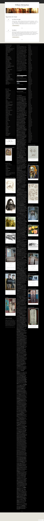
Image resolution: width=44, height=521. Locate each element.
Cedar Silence (7, 135)
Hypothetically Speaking (19, 266)
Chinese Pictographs (21, 158)
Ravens (22, 384)
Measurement (23, 313)
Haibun (25, 246)
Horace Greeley (23, 261)
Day (21, 182)
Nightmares (25, 339)
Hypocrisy (25, 265)
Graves (26, 241)
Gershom (24, 233)
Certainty (18, 151)
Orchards (20, 352)
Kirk (21, 287)
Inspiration (20, 273)
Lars (19, 291)
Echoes (19, 198)
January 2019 (29, 134)
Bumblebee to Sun (8, 112)
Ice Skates (25, 266)
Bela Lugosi (19, 127)
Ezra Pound (18, 211)
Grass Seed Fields (21, 240)
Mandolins (26, 308)
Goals (23, 235)
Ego (18, 200)
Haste (17, 250)
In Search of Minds (8, 98)
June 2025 (29, 55)
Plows (20, 369)
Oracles (19, 351)
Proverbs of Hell (20, 378)
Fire (21, 219)
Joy (21, 284)
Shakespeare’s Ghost (22, 408)
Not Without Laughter (21, 342)
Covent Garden (20, 174)
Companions (22, 167)
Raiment (7, 121)
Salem (20, 399)
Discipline (19, 190)
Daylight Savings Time (21, 183)
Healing (18, 251)
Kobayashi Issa (23, 288)
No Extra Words (8, 103)
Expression (20, 210)
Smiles (19, 417)
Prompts (26, 377)
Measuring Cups (18, 314)
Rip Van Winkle (20, 392)
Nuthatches (24, 343)
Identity (18, 267)
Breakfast (14, 30)
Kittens (25, 287)
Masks (17, 312)
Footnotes (18, 224)
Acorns (20, 98)
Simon (24, 413)
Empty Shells (20, 203)
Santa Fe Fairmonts (22, 402)
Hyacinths (19, 265)
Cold (23, 164)
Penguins (19, 359)
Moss (22, 323)
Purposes (23, 380)
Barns (24, 122)
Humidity (24, 263)
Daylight (18, 183)
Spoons (17, 424)
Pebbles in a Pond (24, 358)
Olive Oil (21, 349)
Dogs (17, 191)
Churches (18, 159)
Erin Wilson (19, 207)
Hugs (19, 263)
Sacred (22, 398)
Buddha (22, 143)
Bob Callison (25, 136)
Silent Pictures (25, 412)
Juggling (22, 285)
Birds (17, 130)
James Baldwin (20, 277)
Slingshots (25, 416)
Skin (17, 415)
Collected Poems (8, 52)
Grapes (24, 239)
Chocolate (25, 158)
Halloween (22, 247)
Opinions (23, 350)
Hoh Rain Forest (18, 258)
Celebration (18, 150)
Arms (19, 111)
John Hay (21, 281)
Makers (24, 308)
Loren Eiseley (24, 303)
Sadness (24, 398)
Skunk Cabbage (19, 415)
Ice (21, 266)
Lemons (24, 293)
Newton (22, 338)
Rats (18, 384)
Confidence (21, 169)
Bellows (22, 127)
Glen (19, 235)
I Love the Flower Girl (25, 268)
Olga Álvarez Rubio (18, 349)
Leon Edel (25, 294)
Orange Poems (22, 351)
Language (18, 290)
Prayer (25, 375)
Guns (17, 245)
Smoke (22, 417)
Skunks (21, 415)
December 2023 (30, 67)
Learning (24, 292)
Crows (25, 177)
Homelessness (19, 259)
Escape (23, 207)
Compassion (18, 168)
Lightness (26, 298)
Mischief (26, 319)
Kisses (22, 287)
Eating (23, 197)
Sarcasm (25, 402)
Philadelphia (21, 363)
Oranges (25, 351)
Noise (22, 340)
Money (17, 321)
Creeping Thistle (18, 176)
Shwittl (26, 411)
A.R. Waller (18, 96)
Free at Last (25, 226)
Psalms (17, 379)
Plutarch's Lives (18, 370)
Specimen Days (20, 422)
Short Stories (19, 411)
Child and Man (21, 156)
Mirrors (24, 319)
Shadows (25, 407)
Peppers (23, 360)
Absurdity (17, 97)
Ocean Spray (20, 345)
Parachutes (21, 355)
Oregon (24, 352)
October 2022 (30, 82)
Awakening (20, 118)
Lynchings (22, 307)
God (26, 235)
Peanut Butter (18, 358)
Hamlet (19, 248)
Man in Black (20, 309)
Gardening (20, 229)
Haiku (18, 247)
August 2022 (29, 84)
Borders (21, 139)
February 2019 (30, 133)
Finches (20, 218)
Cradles (21, 175)
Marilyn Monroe (20, 311)
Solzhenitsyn (22, 420)
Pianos (19, 366)
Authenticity (24, 116)
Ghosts (23, 234)
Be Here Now (22, 126)
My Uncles (19, 334)
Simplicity (18, 414)
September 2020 (30, 111)
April (24, 110)
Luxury (17, 307)
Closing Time (23, 162)
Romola (19, 395)
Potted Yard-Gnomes (18, 375)
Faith (18, 213)
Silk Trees (18, 413)
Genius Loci (22, 231)
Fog (25, 222)
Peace (23, 357)
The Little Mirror (8, 134)
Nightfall (23, 339)
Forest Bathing (22, 224)
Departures (24, 186)
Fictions (22, 217)
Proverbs (18, 378)
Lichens (26, 297)
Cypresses (25, 179)
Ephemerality (18, 206)
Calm (19, 147)
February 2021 (30, 105)
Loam (25, 301)
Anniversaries (18, 107)
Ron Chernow (24, 395)
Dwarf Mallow (23, 195)
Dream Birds (7, 91)
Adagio (17, 99)
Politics (18, 372)
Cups (17, 179)
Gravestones (18, 242)
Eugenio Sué (25, 208)
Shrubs (25, 411)
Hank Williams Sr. (25, 248)
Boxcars (25, 139)
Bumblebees (20, 144)
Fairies (23, 212)
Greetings (19, 243)
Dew (24, 187)
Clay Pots (20, 161)
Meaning (20, 313)
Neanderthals (25, 336)
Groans (24, 243)
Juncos (25, 285)
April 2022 (29, 89)
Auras (17, 116)
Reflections (18, 387)
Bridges (19, 142)
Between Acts (24, 128)
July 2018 (29, 141)
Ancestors (22, 104)
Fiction (20, 217)
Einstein (21, 200)
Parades (23, 355)
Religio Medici (20, 388)
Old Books (22, 346)
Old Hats (23, 347)
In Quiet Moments (8, 113)
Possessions (18, 374)
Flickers (23, 221)
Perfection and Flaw (19, 361)
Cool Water (21, 172)
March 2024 (29, 63)
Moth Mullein (18, 324)
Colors (21, 166)
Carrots (23, 148)
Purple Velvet (19, 380)
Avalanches (22, 117)
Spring (19, 424)
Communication (19, 167)
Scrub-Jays (20, 404)
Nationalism (24, 335)
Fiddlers (23, 217)
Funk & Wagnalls (20, 228)
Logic (24, 302)
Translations (7, 81)
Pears (22, 358)
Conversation (18, 172)
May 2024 (29, 61)
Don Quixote (18, 192)
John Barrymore (25, 280)
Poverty (21, 375)
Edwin (19, 199)
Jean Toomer (21, 279)
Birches (19, 129)
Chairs (24, 151)
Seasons (25, 404)
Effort (24, 199)
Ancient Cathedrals (19, 105)
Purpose (21, 380)
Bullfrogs (18, 144)
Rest (20, 389)
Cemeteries (22, 150)
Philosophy (22, 364)
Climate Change (18, 162)
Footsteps (20, 224)
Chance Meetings (22, 152)
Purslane (25, 380)
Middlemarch (21, 317)
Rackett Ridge (22, 382)
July (23, 285)
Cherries (25, 154)
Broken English (24, 142)
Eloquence (23, 202)
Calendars (18, 146)
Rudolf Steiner (20, 397)
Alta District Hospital (20, 103)
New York (24, 338)
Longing (18, 303)
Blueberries (18, 135)
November (19, 343)
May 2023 (29, 75)
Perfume (22, 361)
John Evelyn (18, 281)
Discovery (21, 190)
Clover (20, 163)
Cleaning (22, 161)
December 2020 (30, 107)
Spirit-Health (22, 423)
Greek (17, 243)
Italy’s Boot (26, 275)
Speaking (18, 422)
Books (23, 138)
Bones (20, 137)
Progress (24, 377)
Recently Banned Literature (9, 69)
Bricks (17, 142)
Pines (24, 367)
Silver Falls (22, 413)
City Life (23, 160)
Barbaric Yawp (21, 120)
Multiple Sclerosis (18, 327)
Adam (18, 99)
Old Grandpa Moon (20, 347)
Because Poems (20, 124)
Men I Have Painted (20, 316)
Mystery (21, 333)
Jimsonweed (19, 280)
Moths (19, 324)
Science (19, 403)
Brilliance (22, 142)
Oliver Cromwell (23, 349)
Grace (18, 238)
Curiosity (19, 179)
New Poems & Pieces (8, 62)
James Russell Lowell (20, 278)
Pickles (20, 366)
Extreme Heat (23, 210)
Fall (20, 213)
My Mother (19, 331)
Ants (19, 108)
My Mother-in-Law (22, 332)
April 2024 (29, 62)
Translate (22, 76)
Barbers (23, 120)
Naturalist (19, 336)
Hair (20, 247)
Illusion (19, 268)
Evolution (23, 209)
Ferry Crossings (24, 216)
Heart (21, 251)
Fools (23, 223)
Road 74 (23, 393)
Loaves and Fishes (18, 302)
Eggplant (26, 199)
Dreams (6, 55)
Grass (26, 239)
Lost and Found (23, 304)
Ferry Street (18, 217)
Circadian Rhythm (18, 160)
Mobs (24, 320)
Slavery (24, 415)
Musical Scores (23, 328)
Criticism (20, 177)
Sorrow (21, 421)
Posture (25, 374)
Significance (20, 412)
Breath (18, 141)
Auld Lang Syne (18, 115)
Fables (24, 211)
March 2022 (29, 90)
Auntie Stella (23, 115)
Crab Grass (19, 175)
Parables (19, 355)
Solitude (18, 420)
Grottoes (22, 244)
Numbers (22, 343)
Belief (21, 127)
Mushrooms (18, 328)
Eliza (18, 201)
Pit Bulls (21, 368)
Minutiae (19, 319)
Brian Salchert (25, 141)
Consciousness (19, 170)
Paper (17, 355)
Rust (21, 398)
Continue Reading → (16, 25)
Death (18, 184)
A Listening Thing (8, 47)
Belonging (18, 128)
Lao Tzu (23, 290)
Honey (18, 260)
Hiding (24, 255)
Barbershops (18, 121)
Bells (24, 127)
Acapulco (22, 97)
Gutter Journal (22, 245)
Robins (20, 394)
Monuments (18, 322)
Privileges (18, 377)
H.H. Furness (20, 246)
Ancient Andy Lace (24, 104)
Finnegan (24, 218)
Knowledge (20, 288)
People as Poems (18, 360)
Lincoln (25, 299)
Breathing (20, 141)
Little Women (18, 301)
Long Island (20, 303)
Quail (19, 381)
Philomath (17, 364)
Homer (22, 259)
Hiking (25, 256)
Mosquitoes (20, 323)
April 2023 (29, 76)
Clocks (21, 162)
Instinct (22, 273)
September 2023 (30, 70)
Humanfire (21, 263)
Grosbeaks (20, 244)
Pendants (17, 359)
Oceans (18, 345)
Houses (22, 262)
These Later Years (8, 111)
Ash (22, 113)
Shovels (22, 411)
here (22, 50)
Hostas (17, 262)
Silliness (19, 413)
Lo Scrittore (19, 304)
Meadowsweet (18, 313)
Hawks (20, 250)
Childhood (19, 157)
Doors (21, 192)
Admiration (25, 99)
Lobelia (20, 302)
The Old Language (8, 76)
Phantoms (19, 363)
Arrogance (22, 112)
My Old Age (25, 332)
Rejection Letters (24, 387)
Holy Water (21, 258)
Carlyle (19, 148)
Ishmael (19, 275)
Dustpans (21, 195)
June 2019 (29, 128)
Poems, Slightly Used (8, 67)
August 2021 (29, 98)
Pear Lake (20, 358)
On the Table (7, 119)
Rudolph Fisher (23, 397)
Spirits (25, 423)
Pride (22, 376)
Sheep (19, 409)
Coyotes (24, 174)
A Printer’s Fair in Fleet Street (9, 104)
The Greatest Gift (8, 120)
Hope (19, 261)
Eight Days (20, 200)
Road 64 (17, 393)
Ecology (21, 198)
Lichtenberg (18, 298)
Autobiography (18, 117)
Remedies (25, 388)
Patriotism (21, 357)
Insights (18, 273)
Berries (20, 128)
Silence (22, 412)
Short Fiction (21, 410)
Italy (24, 275)
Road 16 (26, 392)
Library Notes (21, 296)
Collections (18, 166)
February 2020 (30, 119)
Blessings (23, 133)
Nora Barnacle (26, 340)
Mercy (22, 316)
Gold (20, 236)
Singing (21, 414)
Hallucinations (24, 247)
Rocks (24, 394)
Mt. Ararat (21, 325)
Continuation (24, 171)
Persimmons (24, 361)
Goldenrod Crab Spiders (23, 236)
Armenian (18, 111)
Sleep (17, 416)
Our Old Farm (20, 353)
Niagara (26, 338)
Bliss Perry (25, 134)
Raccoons (19, 382)
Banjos (17, 120)
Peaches (26, 357)
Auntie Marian (20, 115)
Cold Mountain (19, 165)
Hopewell (20, 261)
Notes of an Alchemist (8, 90)
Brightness (20, 142)
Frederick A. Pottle (22, 226)
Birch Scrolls (22, 129)
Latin (22, 291)
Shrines (23, 411)
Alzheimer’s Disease (24, 103)
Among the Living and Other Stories (10, 48)
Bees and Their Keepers (21, 125)
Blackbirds (18, 132)
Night (21, 339)
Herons (19, 255)
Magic (17, 308)
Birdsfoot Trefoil (19, 130)
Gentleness (20, 232)
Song (24, 420)
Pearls (21, 358)
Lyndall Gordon (24, 307)
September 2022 (30, 83)
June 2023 (29, 74)
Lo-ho (24, 301)
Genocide (24, 231)
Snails (24, 417)
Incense (20, 271)
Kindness (22, 286)
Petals (20, 362)
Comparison (24, 167)
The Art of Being (8, 75)
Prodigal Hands (22, 377)
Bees (17, 125)
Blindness (18, 134)
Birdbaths (25, 129)
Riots (18, 392)
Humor (25, 264)
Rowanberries (18, 397)
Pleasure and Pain (18, 369)
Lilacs (22, 299)
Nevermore (18, 338)
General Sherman (24, 230)
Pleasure (25, 368)
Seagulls (22, 404)
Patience (18, 357)
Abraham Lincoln (24, 96)
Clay (18, 161)
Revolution (24, 390)
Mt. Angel (19, 325)
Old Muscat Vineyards (20, 348)
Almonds (22, 102)
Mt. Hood (23, 325)
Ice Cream (23, 266)
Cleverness (25, 161)
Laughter (25, 291)
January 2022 (29, 92)
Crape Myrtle (25, 175)
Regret (20, 387)
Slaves (26, 415)
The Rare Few (7, 92)
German (23, 233)
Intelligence (24, 273)
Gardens (23, 229)
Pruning (25, 378)
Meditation (21, 314)
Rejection (22, 387)
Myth (17, 334)
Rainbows (19, 383)
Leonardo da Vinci (22, 294)
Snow (20, 418)
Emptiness (18, 203)
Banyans (18, 120)
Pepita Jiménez (21, 360)
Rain (17, 383)
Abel (21, 96)
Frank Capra (22, 225)
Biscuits (21, 131)
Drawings (7, 54)
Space (25, 421)
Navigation (23, 336)
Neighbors (18, 337)
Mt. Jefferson (25, 325)
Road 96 (24, 393)
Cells (19, 150)
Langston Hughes (25, 289)
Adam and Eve (20, 99)
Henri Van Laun (24, 253)
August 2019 (29, 126)
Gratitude (18, 241)
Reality (20, 385)
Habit (22, 246)
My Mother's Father (23, 331)
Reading (25, 384)
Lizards (23, 301)
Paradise (25, 355)
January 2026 (29, 52)
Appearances (18, 110)
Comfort (25, 166)
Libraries (18, 296)
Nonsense (23, 340)
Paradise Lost (21, 356)
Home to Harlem (24, 259)
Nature (21, 336)
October (23, 345)
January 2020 (30, 120)
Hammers (21, 248)
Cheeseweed (21, 154)
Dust (17, 195)
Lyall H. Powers (19, 307)
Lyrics (26, 307)
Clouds (18, 163)
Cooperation (24, 172)
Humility (18, 264)
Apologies (24, 109)
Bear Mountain (22, 123)
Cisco (21, 160)
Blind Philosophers (21, 134)
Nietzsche (19, 339)
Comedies (23, 166)
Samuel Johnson (20, 400)
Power (23, 375)
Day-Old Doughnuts (23, 182)
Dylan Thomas (25, 195)
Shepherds (22, 409)
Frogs (23, 227)
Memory (24, 315)
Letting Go (18, 295)
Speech (26, 422)
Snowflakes (23, 418)
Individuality (22, 271)
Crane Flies (23, 175)
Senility (17, 406)
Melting (17, 315)
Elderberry (23, 200)
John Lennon (23, 281)
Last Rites (21, 291)
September (26, 406)
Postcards (23, 374)
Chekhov (23, 154)
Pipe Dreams (18, 368)
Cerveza (22, 151)
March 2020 (29, 118)
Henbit (21, 253)
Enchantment (22, 203)
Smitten (20, 417)
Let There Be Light (16, 19)
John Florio (20, 281)
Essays (25, 207)
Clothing (25, 162)
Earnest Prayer (7, 127)
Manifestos (18, 309)
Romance (17, 395)
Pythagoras (18, 381)
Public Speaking (22, 379)
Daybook (7, 53)
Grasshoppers (18, 240)
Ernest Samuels (21, 207)
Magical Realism (19, 308)
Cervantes (20, 151)
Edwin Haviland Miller (21, 199)
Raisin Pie (23, 383)
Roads (26, 393)
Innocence (19, 272)
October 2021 (30, 96)
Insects (24, 272)
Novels (17, 343)
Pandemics (25, 354)
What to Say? (7, 118)
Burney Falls (24, 144)
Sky (23, 415)
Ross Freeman (24, 396)
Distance (23, 190)
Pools (20, 373)
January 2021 (29, 106)
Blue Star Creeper (18, 136)
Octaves (22, 345)
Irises (21, 274)
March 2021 (29, 104)
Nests (25, 337)
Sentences (21, 406)
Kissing (24, 287)
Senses (19, 406)
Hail (19, 247)
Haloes (17, 248)
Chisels (23, 158)
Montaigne (23, 321)
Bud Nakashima (24, 143)
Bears (24, 123)
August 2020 (29, 112)
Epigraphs (20, 206)
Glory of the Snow (21, 235)
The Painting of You (8, 77)
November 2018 (30, 136)
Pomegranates (18, 373)
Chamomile (18, 152)
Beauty (18, 124)
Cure (6, 99)
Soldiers (22, 419)
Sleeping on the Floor (21, 416)
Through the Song (8, 126)
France (20, 225)
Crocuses (22, 177)
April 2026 (29, 48)
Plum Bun (22, 369)
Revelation (18, 390)
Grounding (24, 244)
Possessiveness (21, 374)
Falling (22, 213)
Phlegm (25, 364)
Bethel (22, 128)
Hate (19, 250)
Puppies (17, 380)
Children (22, 157)
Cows (21, 174)
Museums (23, 327)
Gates (17, 230)
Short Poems (24, 410)
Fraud (19, 226)
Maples (20, 310)
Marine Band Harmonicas (23, 311)
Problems (20, 377)
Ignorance (22, 267)
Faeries (19, 212)
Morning (23, 322)
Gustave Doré (19, 245)
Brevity (23, 141)
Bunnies (22, 144)
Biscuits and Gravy (24, 131)
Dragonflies (20, 193)
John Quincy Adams (23, 282)
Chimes (25, 157)
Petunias (17, 363)
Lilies (24, 299)
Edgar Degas (24, 198)
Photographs (19, 365)
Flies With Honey (8, 96)
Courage (17, 174)
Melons (25, 314)
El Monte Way (20, 202)
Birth (17, 131)
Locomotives (23, 302)
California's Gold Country (22, 146)
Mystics (25, 333)
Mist (23, 320)
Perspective (18, 362)
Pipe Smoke (20, 368)
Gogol (17, 236)
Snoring (18, 418)
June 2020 (29, 114)
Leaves (18, 293)
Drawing (18, 194)
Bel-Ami (17, 127)
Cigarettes (23, 159)
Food (19, 223)
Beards (20, 123)
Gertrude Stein (18, 234)
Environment (22, 205)
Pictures (23, 366)
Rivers (24, 392)
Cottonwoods (21, 173)
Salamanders (19, 399)
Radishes (24, 382)
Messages (24, 316)
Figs (18, 218)
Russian (20, 398)
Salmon (23, 399)
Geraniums (20, 233)
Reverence (21, 390)
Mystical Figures (23, 333)
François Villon (18, 226)
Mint (23, 318)
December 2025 (30, 53)
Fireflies (22, 219)
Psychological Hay (19, 379)
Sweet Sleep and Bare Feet (9, 74)
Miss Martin (22, 320)
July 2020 (29, 113)
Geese (18, 230)
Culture (25, 178)
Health (20, 251)
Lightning (18, 299)
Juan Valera (25, 284)
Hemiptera (20, 253)
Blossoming (7, 128)
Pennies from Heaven (22, 359)
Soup (24, 421)
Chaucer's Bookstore (18, 154)
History (23, 257)
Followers (17, 223)
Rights (17, 392)
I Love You (18, 269)
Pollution (24, 372)
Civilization (25, 160)
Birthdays (19, 131)
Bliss (23, 134)
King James (18, 287)
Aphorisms (18, 109)
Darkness (21, 181)
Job (20, 280)
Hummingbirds (21, 264)
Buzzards (21, 145)
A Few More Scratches (8, 46)
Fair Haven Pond (21, 212)
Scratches (17, 404)
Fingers (23, 218)
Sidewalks (18, 412)
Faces (18, 212)
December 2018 (30, 135)
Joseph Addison (23, 283)
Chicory (18, 156)
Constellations (22, 171)
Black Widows (19, 133)
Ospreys (26, 352)
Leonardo (19, 294)
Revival (22, 390)
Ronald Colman (21, 395)
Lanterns (21, 290)
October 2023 (30, 69)
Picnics (22, 366)
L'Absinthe (25, 288)
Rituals (22, 392)
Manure (22, 309)
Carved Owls (25, 148)
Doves (25, 192)
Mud (20, 326)
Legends (22, 293)
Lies (19, 298)
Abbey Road (20, 96)
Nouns (23, 342)
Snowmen (25, 418)
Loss (20, 304)
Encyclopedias (18, 204)
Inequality (25, 271)
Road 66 (19, 393)
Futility (24, 228)
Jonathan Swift (20, 283)
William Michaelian (22, 5)
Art (24, 112)
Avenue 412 (18, 118)
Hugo (18, 263)
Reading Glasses (18, 385)
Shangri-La (7, 106)
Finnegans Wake (18, 219)
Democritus (20, 186)
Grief (21, 243)
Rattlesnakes (20, 384)
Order (22, 352)
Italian (23, 275)
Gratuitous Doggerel (22, 241)
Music (21, 328)
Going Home (19, 236)
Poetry (18, 371)
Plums (24, 369)
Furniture (23, 228)
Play (24, 368)
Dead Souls (24, 183)
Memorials (21, 315)
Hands (23, 248)
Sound (23, 421)
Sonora (19, 421)
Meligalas (24, 314)
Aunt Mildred (26, 115)
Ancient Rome (24, 105)
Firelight (24, 219)
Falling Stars (24, 213)
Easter (17, 197)
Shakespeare (18, 408)
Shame (25, 408)
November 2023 (30, 68)
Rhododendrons (19, 391)
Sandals (18, 401)
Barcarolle (20, 121)
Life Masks (22, 298)
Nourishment (25, 342)
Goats (24, 235)
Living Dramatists (20, 301)
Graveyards (21, 242)
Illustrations (22, 268)
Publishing (25, 379)
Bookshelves (18, 139)
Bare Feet (23, 121)
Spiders (18, 423)
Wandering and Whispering (9, 105)
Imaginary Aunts (22, 269)
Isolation (20, 275)
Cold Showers (22, 165)
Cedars (21, 149)
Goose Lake (19, 237)
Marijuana (17, 311)
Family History (21, 214)
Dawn (20, 182)
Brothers (18, 143)
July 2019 (29, 127)
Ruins (26, 397)
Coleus (24, 165)
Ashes (23, 113)
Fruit (18, 228)
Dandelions (18, 180)
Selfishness (23, 405)
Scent (17, 403)
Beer (25, 124)
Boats (23, 136)
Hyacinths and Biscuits (22, 265)
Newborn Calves (20, 338)
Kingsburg (19, 287)
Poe (20, 370)
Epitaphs (25, 206)
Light (24, 298)
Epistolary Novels (22, 206)
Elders (25, 200)
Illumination (18, 268)
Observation (19, 344)
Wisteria (7, 125)
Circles (20, 160)
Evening (20, 209)
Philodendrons (24, 363)
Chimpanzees (18, 158)
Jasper (19, 279)
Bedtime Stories (23, 124)
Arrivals (20, 112)
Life (20, 298)
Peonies (25, 359)
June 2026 (29, 46)
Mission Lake (19, 320)
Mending (17, 316)
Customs (22, 179)
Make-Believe (22, 308)
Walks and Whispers (8, 133)
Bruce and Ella (20, 143)
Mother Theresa (24, 323)
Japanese (24, 278)
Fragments (19, 225)
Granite (19, 239)
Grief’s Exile (23, 243)
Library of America (22, 297)
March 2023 (29, 77)
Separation (24, 406)
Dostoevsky (23, 192)
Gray (26, 242)
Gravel (24, 241)
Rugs (25, 397)
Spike (19, 423)
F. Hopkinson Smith (21, 211)
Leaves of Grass (20, 293)
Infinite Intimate (7, 61)
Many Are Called (24, 309)
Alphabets (24, 102)
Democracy (18, 186)
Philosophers (19, 364)
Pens (24, 359)
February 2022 (30, 91)
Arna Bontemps (22, 111)
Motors (20, 324)
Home (22, 258)
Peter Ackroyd (23, 362)
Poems (22, 370)
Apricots (22, 110)
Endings (20, 204)
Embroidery (25, 202)
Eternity (19, 208)
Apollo (22, 109)
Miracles (21, 319)
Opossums (18, 351)
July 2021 (29, 99)
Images (20, 269)
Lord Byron (22, 303)
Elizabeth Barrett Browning (22, 201)
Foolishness (21, 223)
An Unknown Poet (22, 108)
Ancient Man (22, 105)
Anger (21, 106)
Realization (23, 385)
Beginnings (18, 126)
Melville (19, 315)
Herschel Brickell (22, 255)
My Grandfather (21, 329)
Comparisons (7, 97)
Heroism (17, 255)
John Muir (19, 282)
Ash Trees (25, 113)
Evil (21, 209)
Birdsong (23, 130)
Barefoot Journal (19, 122)
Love (19, 305)
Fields (25, 217)
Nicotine (17, 339)
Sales (22, 399)
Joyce (22, 284)
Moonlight (20, 322)
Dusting (19, 195)
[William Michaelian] (22, 10)
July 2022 (29, 85)
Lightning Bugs (20, 299)
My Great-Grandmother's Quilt (24, 330)
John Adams (22, 280)
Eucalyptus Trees (21, 208)
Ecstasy (22, 198)
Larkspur (24, 290)
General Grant (21, 230)
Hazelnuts (25, 250)
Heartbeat (23, 251)
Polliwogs (22, 372)
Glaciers (17, 235)
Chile (24, 157)
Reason (25, 385)
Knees (17, 288)
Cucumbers (20, 178)
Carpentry (21, 148)
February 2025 (30, 60)
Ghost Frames (21, 234)
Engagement (24, 204)
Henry (26, 253)
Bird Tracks (25, 130)
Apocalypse (20, 109)
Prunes (23, 378)
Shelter (20, 409)
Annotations (20, 107)
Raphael (17, 384)
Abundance (20, 97)
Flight (26, 221)
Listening (22, 300)
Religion (22, 388)
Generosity (18, 231)
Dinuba (17, 190)
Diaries (19, 189)
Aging (22, 100)
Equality (17, 207)
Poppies (26, 373)
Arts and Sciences (20, 113)
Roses (20, 396)
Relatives (18, 388)
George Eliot (24, 232)
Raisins (25, 383)
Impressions (18, 271)
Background (20, 119)
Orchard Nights (18, 352)
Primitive (7, 68)
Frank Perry (25, 225)
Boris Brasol (23, 139)
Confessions (18, 169)
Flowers (20, 222)
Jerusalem (23, 279)
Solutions (20, 420)
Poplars (24, 373)
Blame (21, 133)
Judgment (18, 285)
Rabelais (17, 382)
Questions (25, 381)
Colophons (20, 166)
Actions (25, 98)
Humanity (23, 263)
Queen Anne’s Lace (22, 381)
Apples (20, 110)
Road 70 (21, 393)
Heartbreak (25, 251)
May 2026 (29, 47)
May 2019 (29, 129)
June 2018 (29, 142)
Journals (19, 284)
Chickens (22, 155)
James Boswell (23, 277)
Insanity (22, 272)
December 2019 (30, 121)
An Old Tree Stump (24, 107)
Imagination (22, 270)
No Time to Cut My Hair (8, 63)
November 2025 (30, 54)
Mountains (23, 324)
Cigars (26, 159)
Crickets (21, 176)
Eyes (26, 210)
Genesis (20, 231)
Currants (20, 179)
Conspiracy (23, 170)
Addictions (23, 99)
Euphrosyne (18, 209)
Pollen (20, 372)
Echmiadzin (18, 198)
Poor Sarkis (22, 373)
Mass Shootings (20, 312)
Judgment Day (20, 285)
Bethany (21, 128)
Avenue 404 (24, 117)
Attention (23, 114)
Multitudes (21, 327)
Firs (19, 220)
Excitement (25, 209)
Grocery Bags (18, 244)
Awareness (24, 118)
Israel (22, 275)
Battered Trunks (18, 123)
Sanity (20, 402)
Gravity (24, 242)
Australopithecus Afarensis (20, 116)
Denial (21, 186)
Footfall (25, 223)
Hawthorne (23, 250)
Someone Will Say (8, 70)
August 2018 (29, 140)
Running (18, 398)
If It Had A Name (8, 60)
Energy (22, 204)
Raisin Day (22, 383)
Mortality (18, 323)
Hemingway (18, 253)
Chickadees (20, 155)
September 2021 (30, 97)
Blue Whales (21, 136)
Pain (17, 354)
